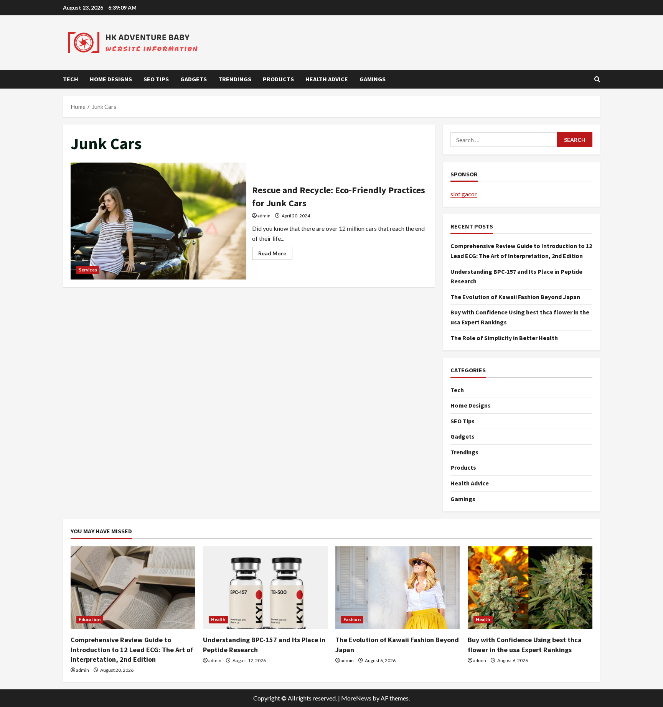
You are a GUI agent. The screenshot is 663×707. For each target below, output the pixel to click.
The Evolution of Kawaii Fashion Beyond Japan (515, 297)
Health (218, 619)
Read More (275, 255)
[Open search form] (597, 79)
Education (90, 619)
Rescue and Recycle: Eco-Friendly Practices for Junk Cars (158, 221)
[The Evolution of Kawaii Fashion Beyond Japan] (397, 588)
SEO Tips (156, 79)
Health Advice (326, 79)
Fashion (352, 619)
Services (88, 270)
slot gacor (463, 193)
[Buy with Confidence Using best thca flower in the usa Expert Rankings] (530, 588)
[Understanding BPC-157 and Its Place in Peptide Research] (265, 588)
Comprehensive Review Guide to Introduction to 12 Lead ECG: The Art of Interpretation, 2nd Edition (132, 649)
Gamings (373, 79)
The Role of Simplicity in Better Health (504, 338)
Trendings (234, 79)
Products (278, 79)
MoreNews (356, 698)
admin (263, 216)
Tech (70, 79)
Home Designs (111, 79)
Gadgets (193, 79)
